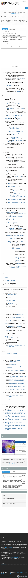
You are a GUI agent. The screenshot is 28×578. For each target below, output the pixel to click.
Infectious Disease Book (12, 12)
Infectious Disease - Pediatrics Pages (10, 501)
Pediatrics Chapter (21, 12)
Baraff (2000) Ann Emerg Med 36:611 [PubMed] (14, 410)
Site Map (2, 573)
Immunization (7, 118)
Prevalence (14, 101)
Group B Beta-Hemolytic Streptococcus (15, 216)
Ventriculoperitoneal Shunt (12, 300)
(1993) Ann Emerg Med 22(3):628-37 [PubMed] (14, 431)
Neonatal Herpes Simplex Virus (13, 226)
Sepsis (8, 157)
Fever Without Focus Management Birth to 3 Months (13, 37)
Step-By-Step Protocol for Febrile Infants (10, 44)
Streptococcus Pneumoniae (15, 242)
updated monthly (8, 547)
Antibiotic (19, 118)
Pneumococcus (14, 130)
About (25, 572)
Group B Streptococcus (20, 103)
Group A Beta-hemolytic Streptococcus (18, 266)
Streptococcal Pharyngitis (10, 280)
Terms (18, 572)
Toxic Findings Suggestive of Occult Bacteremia (12, 35)
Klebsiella (9, 221)
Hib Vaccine (13, 134)
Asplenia (9, 297)
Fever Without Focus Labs (8, 31)
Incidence (13, 141)
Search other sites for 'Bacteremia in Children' (12, 506)
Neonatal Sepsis (6, 43)
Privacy (21, 572)
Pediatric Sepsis (6, 41)
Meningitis (22, 108)
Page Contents (12, 29)
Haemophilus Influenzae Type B (13, 133)
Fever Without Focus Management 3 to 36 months (12, 39)
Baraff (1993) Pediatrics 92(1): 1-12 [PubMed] (14, 412)
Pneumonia (9, 235)
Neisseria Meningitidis (14, 267)
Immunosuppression (11, 294)
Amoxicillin (19, 199)
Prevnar (18, 240)
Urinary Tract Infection (9, 182)
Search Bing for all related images (16, 463)
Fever (10, 78)
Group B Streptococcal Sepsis (18, 140)
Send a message (4, 566)
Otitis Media (7, 277)
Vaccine (24, 245)
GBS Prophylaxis (15, 138)
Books (4, 495)
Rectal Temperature (20, 78)
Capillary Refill (10, 337)
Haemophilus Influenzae (15, 248)
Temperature (10, 85)
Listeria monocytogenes (12, 222)
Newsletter (7, 573)
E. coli (8, 103)
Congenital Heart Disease (12, 299)
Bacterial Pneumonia (9, 278)
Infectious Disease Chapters (8, 498)
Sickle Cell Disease (11, 296)
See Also (5, 29)
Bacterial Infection (16, 190)
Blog (11, 573)
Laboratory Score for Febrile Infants (9, 33)
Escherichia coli (10, 219)
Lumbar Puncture (18, 176)
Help (22, 2)
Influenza (19, 326)
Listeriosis (9, 141)
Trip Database (6, 471)
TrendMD (13, 471)
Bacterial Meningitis (9, 281)
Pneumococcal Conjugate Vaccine (16, 131)
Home (5, 12)
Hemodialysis (10, 303)
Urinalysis (9, 183)
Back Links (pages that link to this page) (10, 503)
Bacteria (18, 91)
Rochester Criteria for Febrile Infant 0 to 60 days (12, 46)
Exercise (9, 163)
